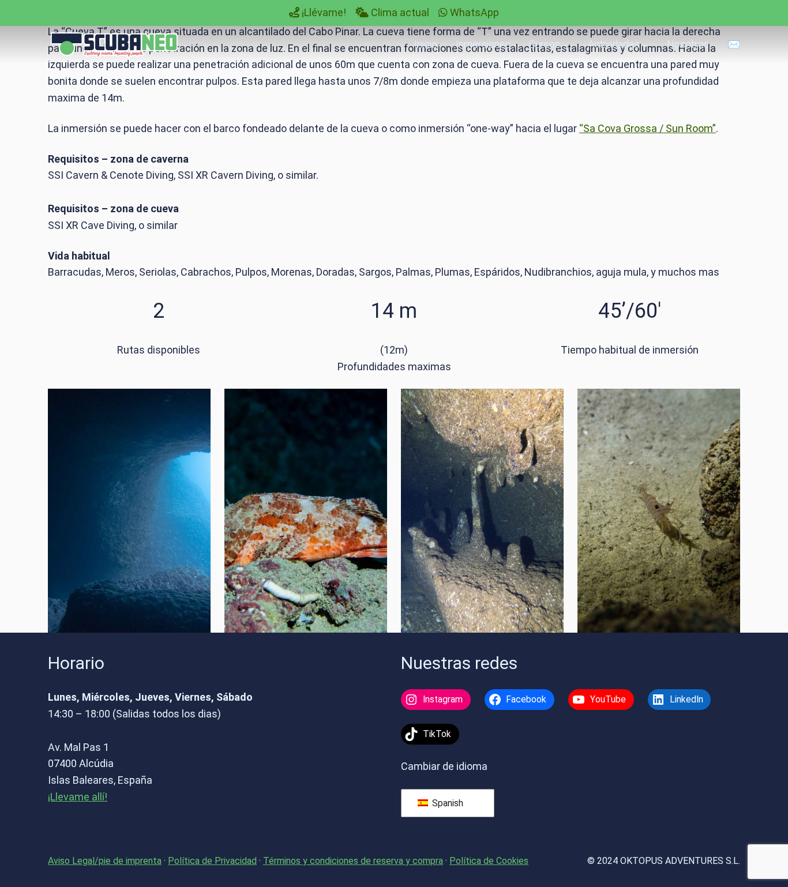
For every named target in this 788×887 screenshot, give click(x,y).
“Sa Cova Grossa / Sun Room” (647, 128)
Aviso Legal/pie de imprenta (105, 860)
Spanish (446, 803)
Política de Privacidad (212, 860)
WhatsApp (473, 12)
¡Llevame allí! (77, 797)
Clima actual (399, 12)
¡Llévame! (322, 12)
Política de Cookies (488, 860)
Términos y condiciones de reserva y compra (353, 860)
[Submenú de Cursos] (566, 45)
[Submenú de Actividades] (645, 45)
